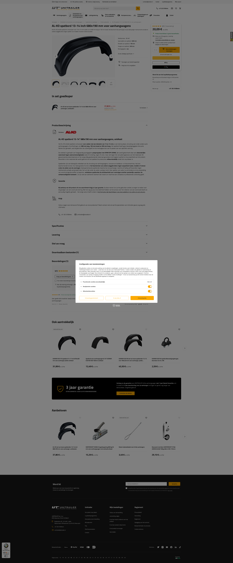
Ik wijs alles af (117, 298)
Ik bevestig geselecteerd (91, 298)
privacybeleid (107, 271)
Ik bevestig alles (142, 298)
